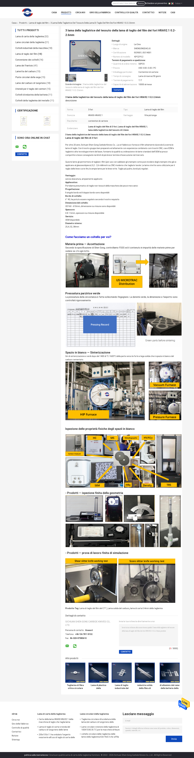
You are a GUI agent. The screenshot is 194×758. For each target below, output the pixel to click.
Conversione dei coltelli (27, 59)
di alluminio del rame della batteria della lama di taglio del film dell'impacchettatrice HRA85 (169, 686)
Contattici (148, 12)
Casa (54, 12)
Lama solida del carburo (118, 608)
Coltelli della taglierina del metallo (32, 100)
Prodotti (66, 12)
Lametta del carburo (25, 71)
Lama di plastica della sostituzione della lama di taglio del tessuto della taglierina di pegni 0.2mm (98, 686)
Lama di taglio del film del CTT (93, 608)
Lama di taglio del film (39, 23)
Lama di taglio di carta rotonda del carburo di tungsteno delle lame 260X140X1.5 (54, 729)
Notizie (162, 12)
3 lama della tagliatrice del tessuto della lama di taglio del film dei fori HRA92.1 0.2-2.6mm (85, 87)
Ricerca (141, 3)
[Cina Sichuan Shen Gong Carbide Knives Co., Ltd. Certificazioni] (23, 120)
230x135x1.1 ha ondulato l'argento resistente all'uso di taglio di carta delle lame (57, 736)
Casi (173, 12)
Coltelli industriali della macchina (31, 48)
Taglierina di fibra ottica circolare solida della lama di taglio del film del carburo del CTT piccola (75, 686)
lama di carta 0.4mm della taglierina (146, 608)
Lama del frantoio (24, 65)
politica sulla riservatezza (36, 755)
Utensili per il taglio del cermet (30, 89)
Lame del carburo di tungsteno (30, 83)
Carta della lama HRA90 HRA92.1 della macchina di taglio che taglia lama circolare (56, 721)
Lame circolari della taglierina (29, 42)
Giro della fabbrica (99, 12)
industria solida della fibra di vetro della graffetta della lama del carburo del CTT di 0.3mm (144, 686)
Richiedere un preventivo (156, 3)
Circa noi (80, 12)
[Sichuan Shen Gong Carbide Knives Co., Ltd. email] (18, 147)
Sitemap (16, 740)
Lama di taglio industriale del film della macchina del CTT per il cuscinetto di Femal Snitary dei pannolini (121, 686)
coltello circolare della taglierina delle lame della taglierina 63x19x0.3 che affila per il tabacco (100, 736)
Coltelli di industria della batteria (31, 94)
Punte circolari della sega (28, 77)
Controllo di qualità (126, 12)
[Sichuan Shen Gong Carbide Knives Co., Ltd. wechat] (26, 147)
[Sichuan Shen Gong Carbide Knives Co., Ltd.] (27, 12)
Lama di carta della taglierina (29, 36)
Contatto (118, 90)
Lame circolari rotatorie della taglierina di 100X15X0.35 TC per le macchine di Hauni (100, 728)
